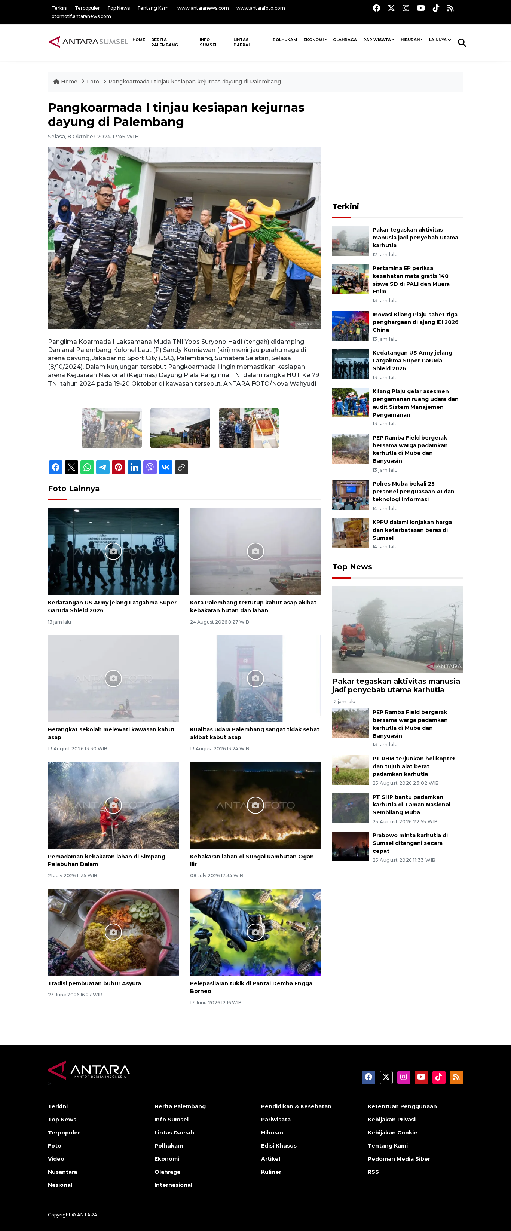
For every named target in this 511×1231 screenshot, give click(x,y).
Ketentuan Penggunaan (402, 1106)
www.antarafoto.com (260, 8)
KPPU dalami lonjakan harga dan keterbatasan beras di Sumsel (412, 530)
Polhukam (285, 39)
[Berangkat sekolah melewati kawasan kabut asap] (113, 678)
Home (69, 81)
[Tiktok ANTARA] (436, 8)
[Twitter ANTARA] (391, 8)
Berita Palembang (164, 42)
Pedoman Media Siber (399, 1158)
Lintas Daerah (242, 42)
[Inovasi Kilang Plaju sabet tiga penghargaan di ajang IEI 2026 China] (350, 325)
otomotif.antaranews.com (81, 16)
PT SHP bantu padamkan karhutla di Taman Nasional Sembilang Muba (411, 805)
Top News (118, 8)
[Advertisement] (398, 147)
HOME (138, 39)
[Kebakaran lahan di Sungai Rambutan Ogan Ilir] (255, 804)
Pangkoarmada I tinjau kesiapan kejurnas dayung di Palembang (194, 81)
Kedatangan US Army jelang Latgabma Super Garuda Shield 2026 (412, 360)
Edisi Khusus (279, 1145)
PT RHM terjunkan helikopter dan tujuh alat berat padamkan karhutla (414, 766)
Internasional (173, 1185)
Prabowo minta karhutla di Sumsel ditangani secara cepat (410, 843)
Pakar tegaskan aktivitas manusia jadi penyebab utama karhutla (415, 237)
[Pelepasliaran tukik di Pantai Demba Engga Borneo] (255, 932)
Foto (93, 81)
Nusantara (62, 1172)
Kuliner (271, 1172)
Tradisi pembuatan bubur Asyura (94, 983)
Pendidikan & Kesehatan (296, 1106)
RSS (373, 1172)
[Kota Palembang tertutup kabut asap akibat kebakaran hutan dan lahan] (255, 551)
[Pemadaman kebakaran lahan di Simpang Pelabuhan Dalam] (113, 804)
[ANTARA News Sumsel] (88, 42)
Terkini (59, 8)
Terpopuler (87, 8)
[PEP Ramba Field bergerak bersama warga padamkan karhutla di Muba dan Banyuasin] (350, 448)
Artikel (270, 1158)
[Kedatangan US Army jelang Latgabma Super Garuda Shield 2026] (113, 551)
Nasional (60, 1185)
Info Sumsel (208, 42)
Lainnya (438, 39)
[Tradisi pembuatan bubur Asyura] (113, 932)
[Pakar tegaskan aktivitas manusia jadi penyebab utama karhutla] (350, 240)
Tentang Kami (153, 8)
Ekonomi (313, 39)
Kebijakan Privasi (392, 1119)
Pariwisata (377, 39)
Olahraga (345, 39)
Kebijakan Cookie (392, 1132)
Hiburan (410, 39)
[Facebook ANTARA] (376, 8)
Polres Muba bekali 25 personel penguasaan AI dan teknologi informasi (414, 491)
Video (56, 1158)
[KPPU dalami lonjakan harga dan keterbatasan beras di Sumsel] (350, 532)
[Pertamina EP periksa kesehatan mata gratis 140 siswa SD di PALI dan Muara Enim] (350, 278)
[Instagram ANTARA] (406, 8)
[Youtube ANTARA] (421, 8)
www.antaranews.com (203, 8)
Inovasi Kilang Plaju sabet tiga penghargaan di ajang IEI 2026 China (416, 322)
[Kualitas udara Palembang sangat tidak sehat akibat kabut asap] (255, 678)
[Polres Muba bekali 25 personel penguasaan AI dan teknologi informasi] (350, 494)
